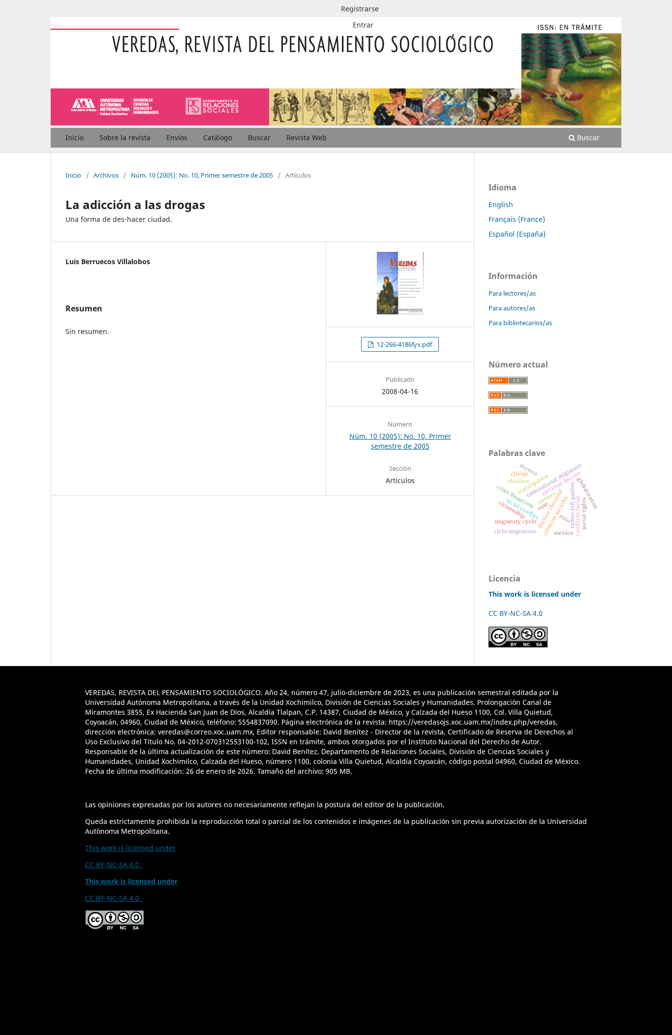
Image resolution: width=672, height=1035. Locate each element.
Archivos (106, 175)
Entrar (363, 25)
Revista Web (306, 137)
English (501, 204)
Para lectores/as (512, 293)
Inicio (74, 137)
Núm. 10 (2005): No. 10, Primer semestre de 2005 (202, 175)
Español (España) (517, 234)
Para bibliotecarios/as (520, 322)
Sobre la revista (125, 137)
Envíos (176, 137)
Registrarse (360, 8)
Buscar (259, 137)
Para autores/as (512, 308)
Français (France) (517, 219)
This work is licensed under (130, 847)
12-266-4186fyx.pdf (403, 344)
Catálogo (217, 137)
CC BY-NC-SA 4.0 (518, 613)
